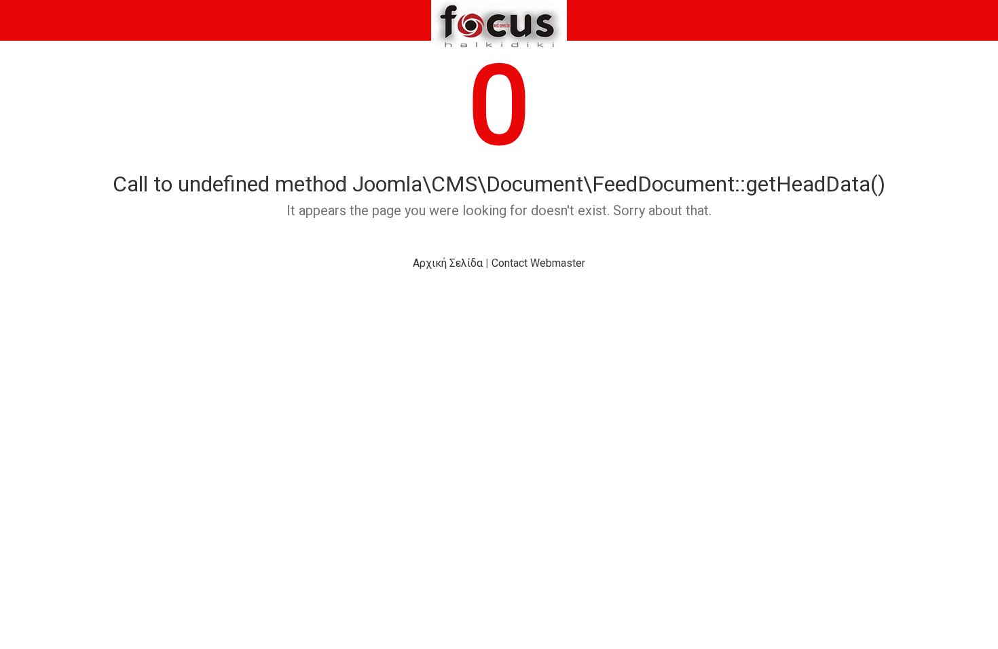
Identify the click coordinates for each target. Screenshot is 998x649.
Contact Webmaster (538, 263)
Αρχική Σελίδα (448, 263)
